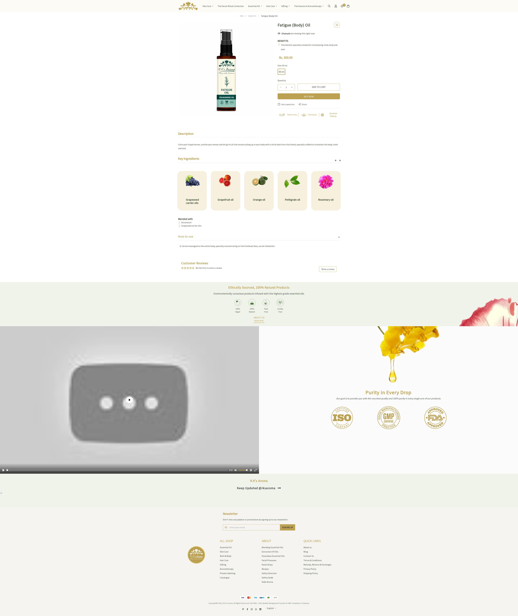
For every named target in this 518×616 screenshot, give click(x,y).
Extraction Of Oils (270, 551)
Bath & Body (225, 556)
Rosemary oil (326, 199)
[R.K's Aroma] (188, 6)
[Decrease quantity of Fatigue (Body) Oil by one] (281, 87)
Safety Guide (267, 577)
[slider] (117, 470)
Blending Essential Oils (272, 547)
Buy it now (309, 96)
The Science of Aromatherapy (307, 6)
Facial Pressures (269, 560)
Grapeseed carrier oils (192, 201)
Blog (306, 551)
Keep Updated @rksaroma (256, 488)
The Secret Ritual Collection (231, 6)
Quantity (282, 80)
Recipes (265, 569)
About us (308, 547)
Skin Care (207, 6)
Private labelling (227, 573)
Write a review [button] (327, 269)
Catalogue (224, 577)
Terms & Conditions (313, 560)
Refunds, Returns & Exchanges (317, 564)
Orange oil (259, 199)
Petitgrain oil (292, 199)
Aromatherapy (226, 569)
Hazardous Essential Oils (273, 556)
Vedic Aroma (267, 582)
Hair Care (270, 6)
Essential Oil (254, 6)
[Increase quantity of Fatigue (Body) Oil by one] (292, 87)
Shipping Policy (311, 573)
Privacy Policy (310, 569)
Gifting (284, 6)
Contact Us (309, 556)
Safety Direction (269, 573)
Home (241, 16)
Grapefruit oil (226, 199)
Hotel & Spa (267, 564)
